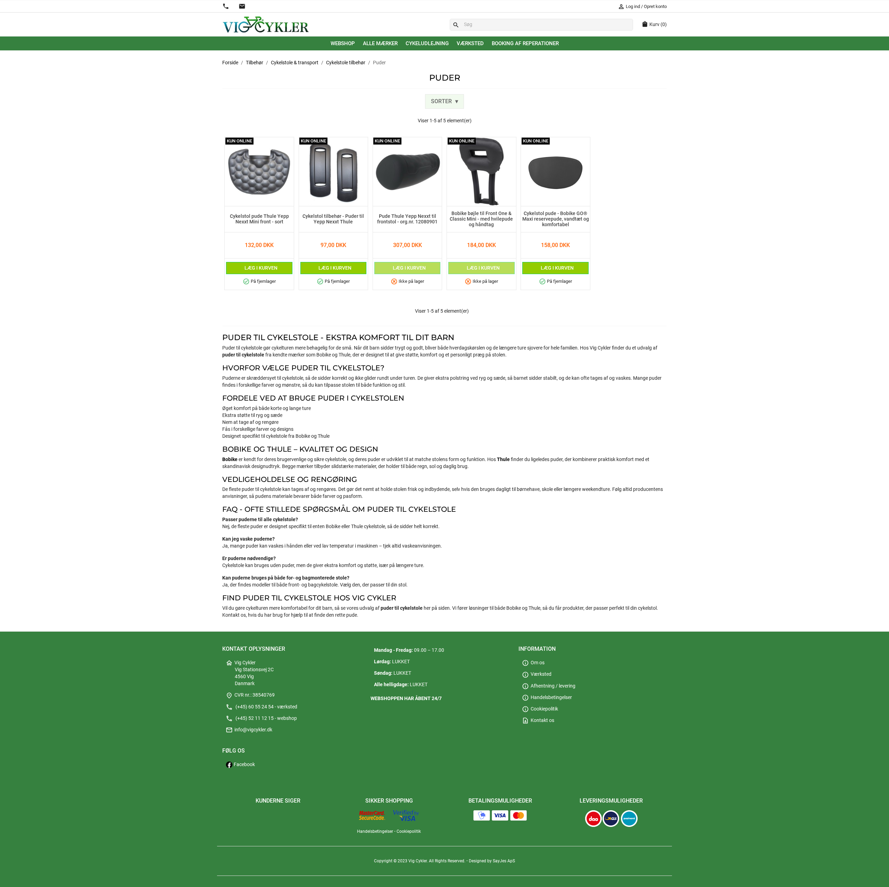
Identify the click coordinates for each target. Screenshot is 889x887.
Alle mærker (380, 43)
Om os (533, 663)
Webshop (343, 43)
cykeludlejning (427, 43)
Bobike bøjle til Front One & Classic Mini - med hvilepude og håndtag (481, 219)
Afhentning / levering (548, 686)
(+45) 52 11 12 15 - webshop (261, 718)
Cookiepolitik (540, 709)
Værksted (470, 43)
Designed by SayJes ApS (492, 861)
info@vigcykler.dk (249, 730)
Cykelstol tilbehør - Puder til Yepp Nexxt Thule (333, 219)
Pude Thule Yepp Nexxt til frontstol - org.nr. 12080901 (407, 219)
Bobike (230, 459)
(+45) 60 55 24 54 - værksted (261, 707)
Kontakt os (538, 720)
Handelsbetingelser (547, 697)
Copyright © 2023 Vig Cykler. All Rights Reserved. (420, 861)
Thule (503, 459)
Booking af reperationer (525, 43)
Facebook (244, 764)
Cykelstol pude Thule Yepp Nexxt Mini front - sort (259, 219)
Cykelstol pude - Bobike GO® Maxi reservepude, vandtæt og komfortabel (555, 219)
